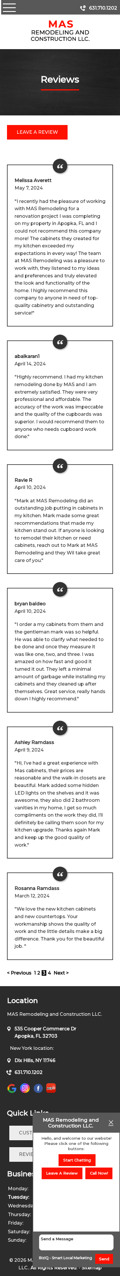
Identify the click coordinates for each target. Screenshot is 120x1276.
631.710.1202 (29, 1072)
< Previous (20, 973)
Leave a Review (37, 132)
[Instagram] (25, 1092)
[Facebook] (38, 1092)
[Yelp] (51, 1092)
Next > (61, 973)
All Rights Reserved (54, 1267)
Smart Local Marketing (72, 1258)
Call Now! (99, 1173)
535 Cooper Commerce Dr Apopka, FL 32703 (45, 1032)
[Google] (13, 1092)
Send (104, 1259)
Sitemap (92, 1267)
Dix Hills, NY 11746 (35, 1060)
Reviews (30, 1154)
